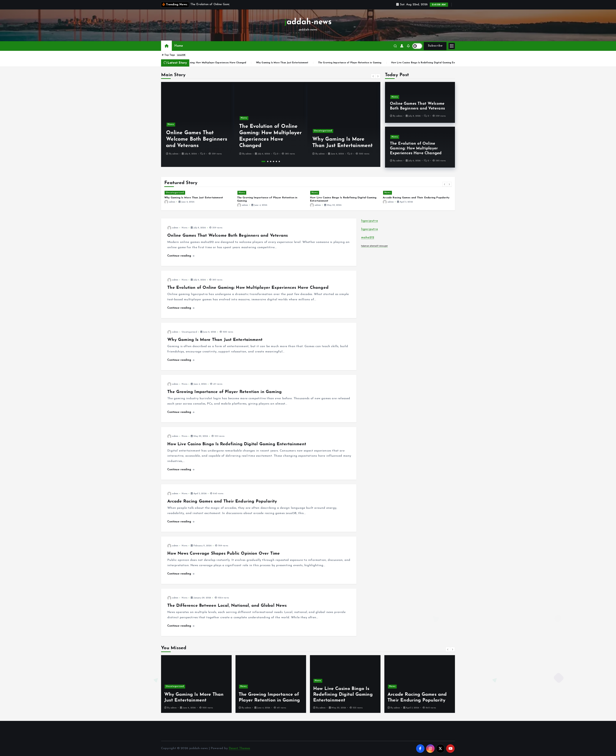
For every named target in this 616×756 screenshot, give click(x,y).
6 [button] (279, 161)
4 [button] (273, 161)
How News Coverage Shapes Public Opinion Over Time (223, 553)
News (171, 124)
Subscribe (435, 45)
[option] (197, 124)
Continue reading (179, 255)
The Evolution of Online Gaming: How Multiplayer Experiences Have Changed (416, 148)
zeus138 (181, 55)
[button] (373, 76)
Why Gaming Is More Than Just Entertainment (219, 63)
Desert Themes (239, 748)
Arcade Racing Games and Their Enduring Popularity (445, 63)
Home (178, 45)
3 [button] (270, 161)
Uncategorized (323, 131)
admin (175, 154)
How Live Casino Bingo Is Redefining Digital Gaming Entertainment (366, 63)
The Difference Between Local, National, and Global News (227, 606)
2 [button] (267, 161)
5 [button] (276, 161)
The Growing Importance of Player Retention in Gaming (286, 63)
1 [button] (263, 161)
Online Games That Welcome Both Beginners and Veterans (196, 139)
